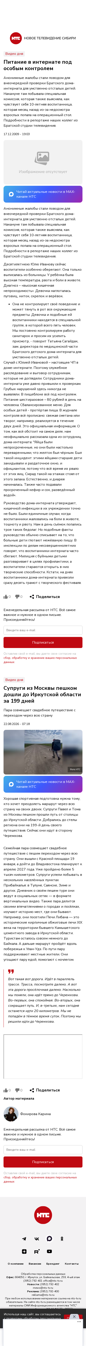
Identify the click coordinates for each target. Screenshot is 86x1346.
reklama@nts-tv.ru (43, 1295)
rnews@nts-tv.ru (43, 1288)
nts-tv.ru (76, 1298)
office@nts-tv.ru (53, 1281)
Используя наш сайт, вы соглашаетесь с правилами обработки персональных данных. (32, 1318)
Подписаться (43, 642)
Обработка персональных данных (43, 1273)
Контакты (72, 1263)
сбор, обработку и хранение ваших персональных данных (40, 660)
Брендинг (53, 1263)
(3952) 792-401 (32, 1281)
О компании (15, 1263)
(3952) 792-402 (49, 1284)
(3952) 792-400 (49, 1291)
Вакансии (35, 1263)
